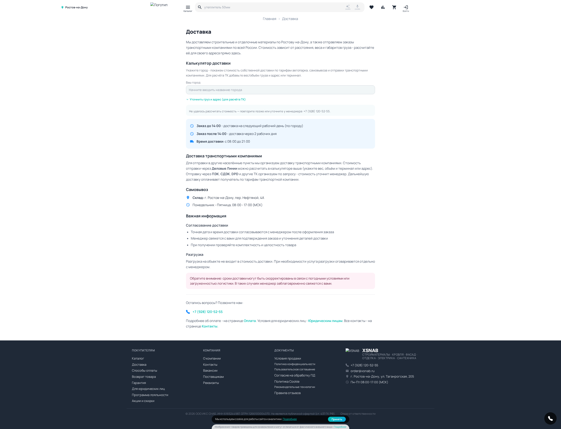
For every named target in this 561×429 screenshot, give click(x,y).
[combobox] (280, 89)
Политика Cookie (286, 381)
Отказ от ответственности (358, 414)
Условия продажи (287, 358)
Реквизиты (211, 383)
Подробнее (290, 419)
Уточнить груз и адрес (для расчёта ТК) (218, 99)
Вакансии (210, 370)
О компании (212, 358)
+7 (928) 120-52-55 (317, 111)
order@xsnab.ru (363, 371)
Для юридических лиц (148, 389)
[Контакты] (550, 418)
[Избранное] (371, 7)
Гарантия (139, 383)
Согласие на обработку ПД (294, 375)
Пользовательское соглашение (294, 369)
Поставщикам (213, 376)
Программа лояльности (150, 395)
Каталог (138, 358)
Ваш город (193, 82)
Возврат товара (144, 376)
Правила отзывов (287, 393)
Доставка (139, 364)
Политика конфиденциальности (294, 364)
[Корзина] (394, 7)
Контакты (210, 364)
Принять (337, 419)
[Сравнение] (383, 7)
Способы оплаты (144, 370)
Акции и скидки (143, 401)
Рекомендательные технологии (294, 387)
